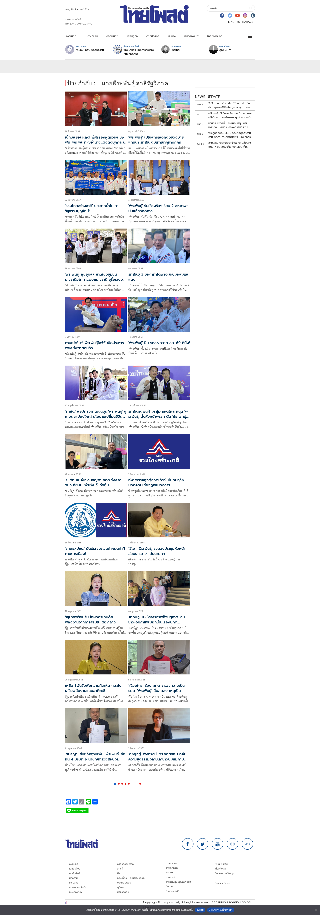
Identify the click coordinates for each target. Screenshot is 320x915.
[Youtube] (237, 15)
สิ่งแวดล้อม (123, 892)
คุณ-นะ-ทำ (225, 50)
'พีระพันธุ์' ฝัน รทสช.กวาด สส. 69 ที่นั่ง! (159, 343)
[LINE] (247, 843)
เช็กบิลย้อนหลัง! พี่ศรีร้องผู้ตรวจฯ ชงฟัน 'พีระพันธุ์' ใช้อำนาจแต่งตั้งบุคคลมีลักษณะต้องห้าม (94, 142)
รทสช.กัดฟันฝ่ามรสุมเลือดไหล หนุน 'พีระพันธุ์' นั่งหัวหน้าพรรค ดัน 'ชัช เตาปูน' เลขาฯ (158, 416)
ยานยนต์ (170, 877)
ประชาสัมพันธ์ (124, 882)
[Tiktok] (253, 15)
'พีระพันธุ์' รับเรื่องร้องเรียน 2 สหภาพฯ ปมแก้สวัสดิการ (158, 208)
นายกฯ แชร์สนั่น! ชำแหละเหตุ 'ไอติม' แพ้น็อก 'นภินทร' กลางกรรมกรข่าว (228, 125)
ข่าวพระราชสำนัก (77, 887)
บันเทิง (172, 36)
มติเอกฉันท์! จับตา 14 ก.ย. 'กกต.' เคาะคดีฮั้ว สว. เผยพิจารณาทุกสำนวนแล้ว (230, 115)
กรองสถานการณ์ (126, 864)
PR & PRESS (221, 864)
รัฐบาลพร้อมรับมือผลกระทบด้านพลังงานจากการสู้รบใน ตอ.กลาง (90, 619)
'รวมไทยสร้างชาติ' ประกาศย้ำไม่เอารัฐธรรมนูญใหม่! (91, 208)
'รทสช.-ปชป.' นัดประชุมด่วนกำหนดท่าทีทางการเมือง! (95, 551)
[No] (316, 910)
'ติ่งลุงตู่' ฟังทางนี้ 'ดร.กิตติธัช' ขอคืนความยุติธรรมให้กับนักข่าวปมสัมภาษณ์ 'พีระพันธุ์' (158, 759)
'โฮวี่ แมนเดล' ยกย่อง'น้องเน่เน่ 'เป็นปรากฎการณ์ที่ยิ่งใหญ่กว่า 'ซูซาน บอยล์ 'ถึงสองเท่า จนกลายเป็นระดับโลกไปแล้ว (230, 106)
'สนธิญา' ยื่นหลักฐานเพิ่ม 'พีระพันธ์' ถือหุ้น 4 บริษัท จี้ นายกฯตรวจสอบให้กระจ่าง (95, 759)
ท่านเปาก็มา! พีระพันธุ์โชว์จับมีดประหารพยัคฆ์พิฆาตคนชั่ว (94, 345)
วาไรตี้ (120, 868)
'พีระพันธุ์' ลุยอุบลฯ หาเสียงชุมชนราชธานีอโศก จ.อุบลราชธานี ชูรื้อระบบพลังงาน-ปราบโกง (94, 279)
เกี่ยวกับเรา (220, 868)
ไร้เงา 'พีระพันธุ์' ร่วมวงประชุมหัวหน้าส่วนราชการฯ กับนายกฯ (156, 551)
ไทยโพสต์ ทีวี (214, 36)
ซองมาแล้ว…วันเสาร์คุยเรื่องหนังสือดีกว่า (139, 52)
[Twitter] (230, 15)
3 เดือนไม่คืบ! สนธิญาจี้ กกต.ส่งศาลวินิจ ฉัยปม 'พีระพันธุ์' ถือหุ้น (93, 482)
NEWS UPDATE (207, 97)
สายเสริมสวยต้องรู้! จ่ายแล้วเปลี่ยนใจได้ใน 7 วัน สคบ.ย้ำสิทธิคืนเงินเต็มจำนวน (229, 145)
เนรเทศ (176, 50)
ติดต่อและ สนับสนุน (225, 873)
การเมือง (71, 36)
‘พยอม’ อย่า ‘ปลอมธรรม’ (90, 50)
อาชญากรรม (172, 868)
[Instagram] (245, 15)
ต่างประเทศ (152, 36)
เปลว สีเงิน (91, 36)
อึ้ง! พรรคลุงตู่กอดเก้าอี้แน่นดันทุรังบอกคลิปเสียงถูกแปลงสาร (156, 482)
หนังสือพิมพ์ (191, 36)
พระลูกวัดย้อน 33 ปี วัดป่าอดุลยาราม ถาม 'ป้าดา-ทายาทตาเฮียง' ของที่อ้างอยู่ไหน (229, 135)
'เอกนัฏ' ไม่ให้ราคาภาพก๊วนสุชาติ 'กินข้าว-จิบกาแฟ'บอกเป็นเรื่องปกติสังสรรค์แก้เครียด (156, 622)
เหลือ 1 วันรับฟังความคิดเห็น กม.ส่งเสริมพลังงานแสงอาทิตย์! (93, 688)
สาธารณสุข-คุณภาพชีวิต (178, 882)
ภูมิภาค (120, 887)
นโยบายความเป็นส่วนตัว (221, 909)
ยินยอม (200, 909)
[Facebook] (222, 15)
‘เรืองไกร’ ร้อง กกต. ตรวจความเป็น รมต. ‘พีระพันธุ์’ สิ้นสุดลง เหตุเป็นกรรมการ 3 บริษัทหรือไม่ (156, 691)
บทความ (73, 878)
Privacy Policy (223, 883)
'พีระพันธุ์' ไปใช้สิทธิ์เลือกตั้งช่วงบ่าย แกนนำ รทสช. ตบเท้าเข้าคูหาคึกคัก (156, 140)
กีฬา (119, 873)
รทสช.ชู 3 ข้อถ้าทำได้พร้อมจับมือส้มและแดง (159, 277)
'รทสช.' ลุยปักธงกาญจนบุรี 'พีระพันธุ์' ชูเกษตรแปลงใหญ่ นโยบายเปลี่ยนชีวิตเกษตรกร (95, 416)
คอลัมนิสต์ (112, 36)
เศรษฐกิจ (132, 36)
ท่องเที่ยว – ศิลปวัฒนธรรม (131, 878)
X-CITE (170, 872)
